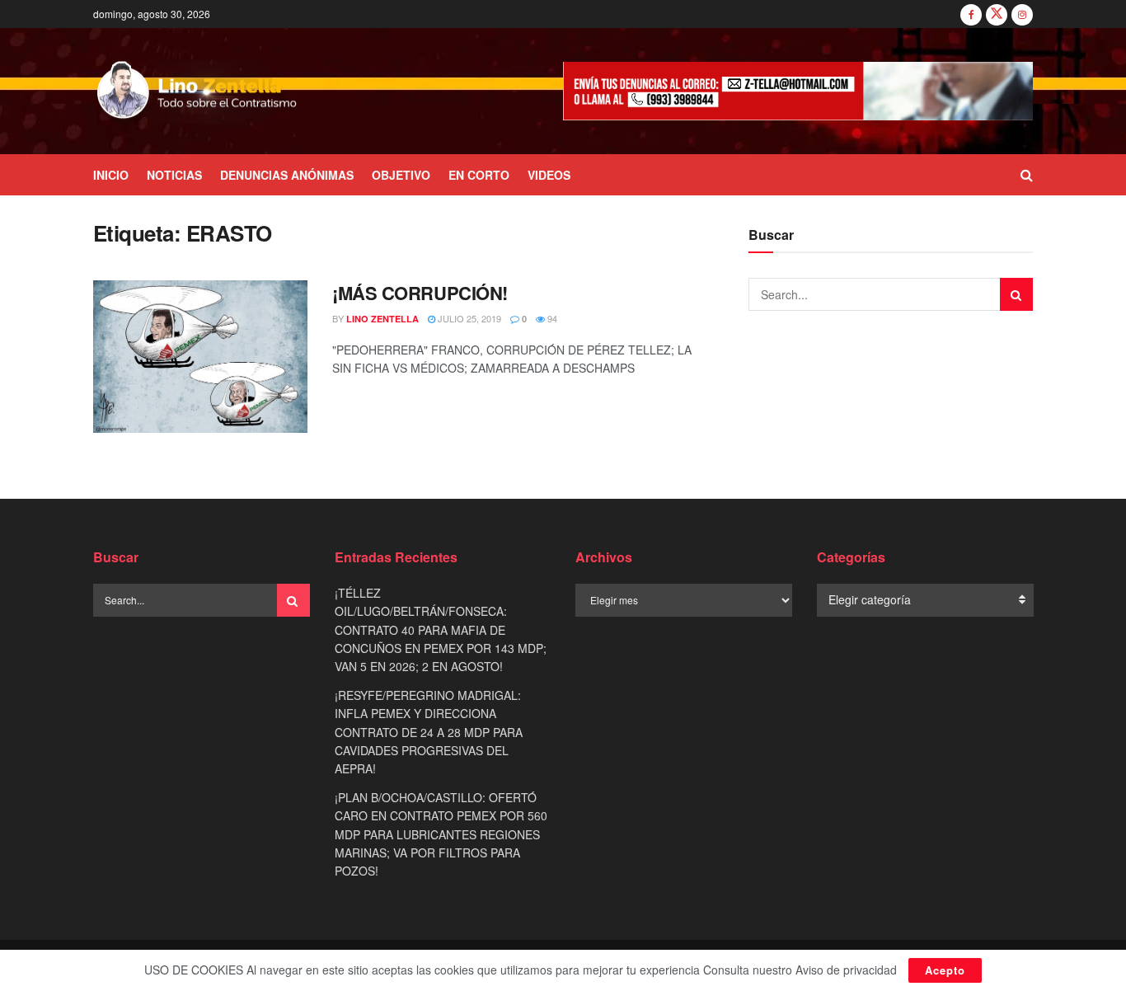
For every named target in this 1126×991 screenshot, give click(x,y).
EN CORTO (478, 175)
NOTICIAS (174, 175)
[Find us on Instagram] (1022, 14)
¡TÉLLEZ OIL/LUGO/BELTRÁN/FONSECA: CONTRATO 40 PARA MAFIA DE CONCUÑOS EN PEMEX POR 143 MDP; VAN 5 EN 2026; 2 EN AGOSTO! (441, 630)
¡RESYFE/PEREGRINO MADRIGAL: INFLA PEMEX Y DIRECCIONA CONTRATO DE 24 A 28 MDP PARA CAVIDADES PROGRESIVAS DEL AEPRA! (429, 732)
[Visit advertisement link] (798, 91)
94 (551, 318)
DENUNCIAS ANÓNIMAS (287, 175)
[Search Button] (1026, 174)
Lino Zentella (382, 318)
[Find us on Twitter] (996, 14)
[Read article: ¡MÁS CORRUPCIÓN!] (200, 357)
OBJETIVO (401, 175)
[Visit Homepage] (197, 91)
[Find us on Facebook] (971, 14)
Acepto (945, 970)
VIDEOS (549, 175)
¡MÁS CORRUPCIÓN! (420, 292)
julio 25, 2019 (468, 318)
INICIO (111, 175)
